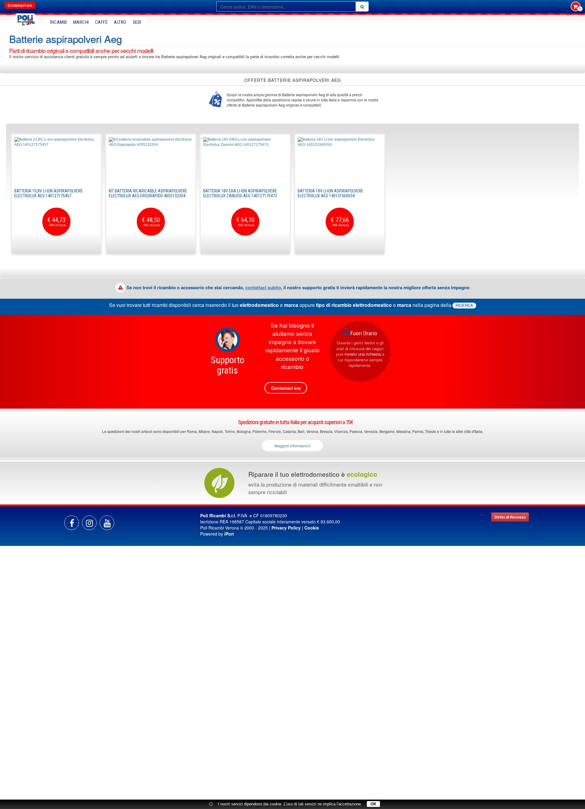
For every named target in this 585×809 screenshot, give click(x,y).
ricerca (464, 305)
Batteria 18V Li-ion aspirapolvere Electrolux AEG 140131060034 (330, 193)
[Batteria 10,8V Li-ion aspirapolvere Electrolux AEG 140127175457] (56, 160)
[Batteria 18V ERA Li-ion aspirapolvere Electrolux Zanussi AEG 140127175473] (245, 160)
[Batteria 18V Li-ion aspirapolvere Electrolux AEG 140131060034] (340, 160)
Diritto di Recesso (510, 517)
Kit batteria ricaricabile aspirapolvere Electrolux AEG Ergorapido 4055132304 (148, 193)
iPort (229, 534)
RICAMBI (58, 22)
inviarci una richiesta (363, 354)
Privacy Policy (286, 528)
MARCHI (81, 22)
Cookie (311, 528)
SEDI (137, 22)
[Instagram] (89, 522)
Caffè (101, 22)
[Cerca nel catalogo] (362, 7)
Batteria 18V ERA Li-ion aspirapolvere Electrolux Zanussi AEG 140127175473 (240, 193)
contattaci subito (263, 287)
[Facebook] (71, 522)
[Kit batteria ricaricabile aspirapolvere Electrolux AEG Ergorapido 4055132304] (151, 160)
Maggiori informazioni (292, 445)
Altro (120, 22)
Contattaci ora (20, 5)
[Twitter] (107, 522)
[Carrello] (575, 7)
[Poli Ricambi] (25, 18)
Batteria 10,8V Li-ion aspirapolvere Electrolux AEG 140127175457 (48, 193)
